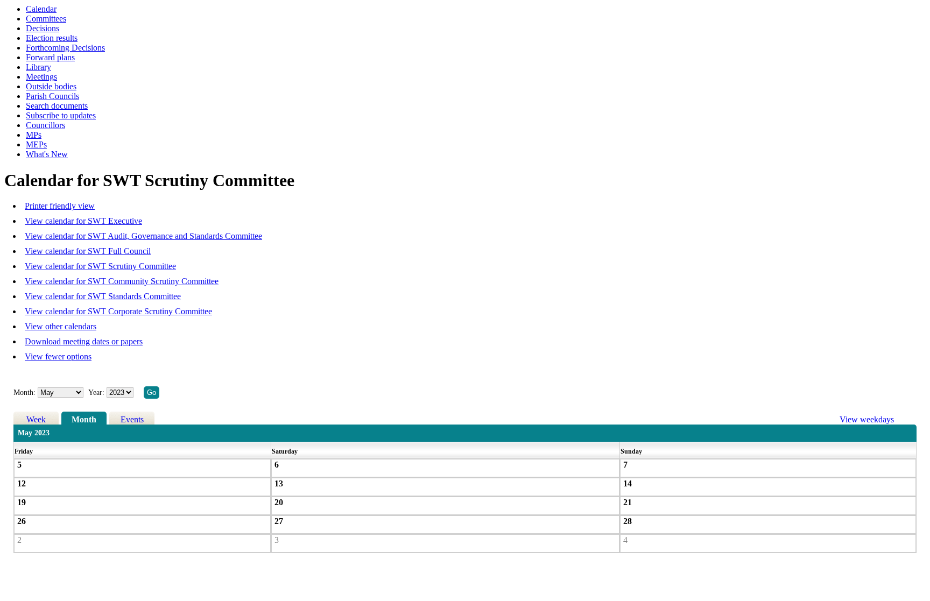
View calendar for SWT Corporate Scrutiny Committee (118, 311)
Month (84, 419)
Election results (52, 38)
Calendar (41, 8)
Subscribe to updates (61, 115)
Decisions (42, 28)
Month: (24, 392)
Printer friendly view (60, 205)
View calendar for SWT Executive (83, 220)
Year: (97, 392)
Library (38, 67)
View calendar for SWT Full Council (88, 251)
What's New (47, 154)
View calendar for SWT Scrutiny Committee (100, 266)
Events (132, 419)
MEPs (36, 144)
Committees (46, 18)
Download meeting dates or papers (84, 341)
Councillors (45, 125)
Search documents (57, 105)
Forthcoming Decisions (65, 47)
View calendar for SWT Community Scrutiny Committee (122, 281)
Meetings (41, 76)
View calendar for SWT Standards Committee (103, 296)
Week (36, 419)
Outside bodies (51, 86)
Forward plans (50, 57)
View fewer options (58, 356)
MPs (33, 134)
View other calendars (60, 326)
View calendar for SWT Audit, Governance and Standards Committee (143, 236)
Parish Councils (52, 96)
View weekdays (867, 419)
